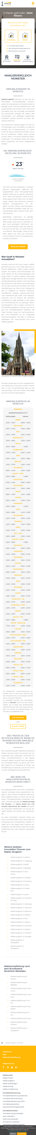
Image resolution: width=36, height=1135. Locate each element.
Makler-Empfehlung (10, 1089)
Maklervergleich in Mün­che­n (21, 925)
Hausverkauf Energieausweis (13, 1107)
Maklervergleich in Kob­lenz (20, 915)
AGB (4, 1054)
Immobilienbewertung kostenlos (15, 1096)
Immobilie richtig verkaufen (13, 1113)
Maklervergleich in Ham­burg (21, 904)
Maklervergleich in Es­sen (20, 894)
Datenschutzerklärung (11, 1057)
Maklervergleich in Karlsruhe (21, 911)
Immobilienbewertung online (14, 1101)
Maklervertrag (8, 1086)
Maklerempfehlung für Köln (21, 1018)
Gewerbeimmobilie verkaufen (14, 1124)
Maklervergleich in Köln (19, 918)
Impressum (7, 1052)
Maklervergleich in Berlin (20, 864)
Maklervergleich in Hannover (21, 907)
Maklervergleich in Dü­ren (20, 885)
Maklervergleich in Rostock (21, 929)
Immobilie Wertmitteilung (12, 1098)
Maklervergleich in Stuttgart (21, 936)
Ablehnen (13, 1133)
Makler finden (18, 247)
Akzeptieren (22, 1133)
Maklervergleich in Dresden (21, 877)
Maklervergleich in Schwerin (21, 933)
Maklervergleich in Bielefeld (21, 868)
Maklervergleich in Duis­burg (21, 881)
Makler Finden (18, 726)
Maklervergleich (9, 1081)
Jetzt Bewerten (18, 717)
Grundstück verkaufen (11, 1122)
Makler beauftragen (10, 1083)
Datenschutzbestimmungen (18, 1131)
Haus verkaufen (8, 1116)
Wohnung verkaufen (10, 1119)
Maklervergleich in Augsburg (21, 861)
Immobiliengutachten (11, 1104)
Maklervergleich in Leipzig (20, 922)
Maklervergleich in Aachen (20, 857)
